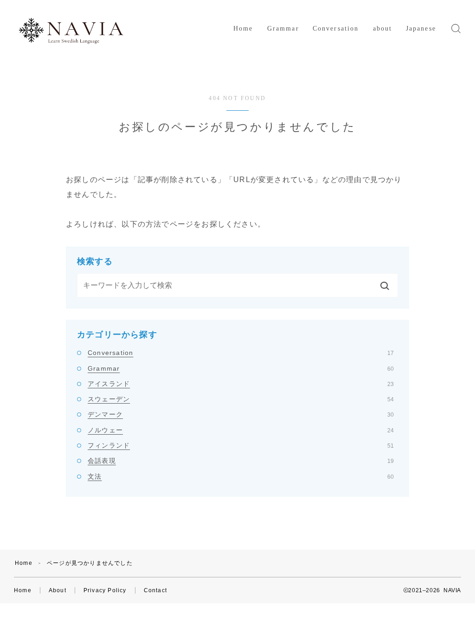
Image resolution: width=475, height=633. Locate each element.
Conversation (336, 28)
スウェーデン (241, 399)
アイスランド (241, 383)
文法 (241, 476)
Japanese (421, 28)
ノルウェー (241, 430)
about (382, 28)
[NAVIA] (71, 28)
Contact (155, 590)
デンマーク (241, 414)
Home (243, 28)
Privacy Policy (105, 590)
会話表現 (241, 460)
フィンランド (241, 445)
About (57, 590)
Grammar (283, 28)
